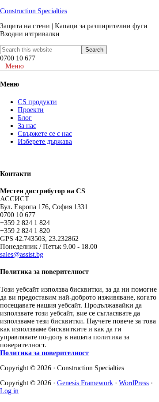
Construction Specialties (33, 11)
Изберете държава (45, 141)
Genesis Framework (85, 383)
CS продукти (37, 101)
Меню (14, 66)
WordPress (134, 383)
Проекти (31, 109)
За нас (27, 125)
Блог (25, 117)
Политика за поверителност (44, 353)
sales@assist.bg (21, 254)
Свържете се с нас (45, 133)
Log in (9, 390)
